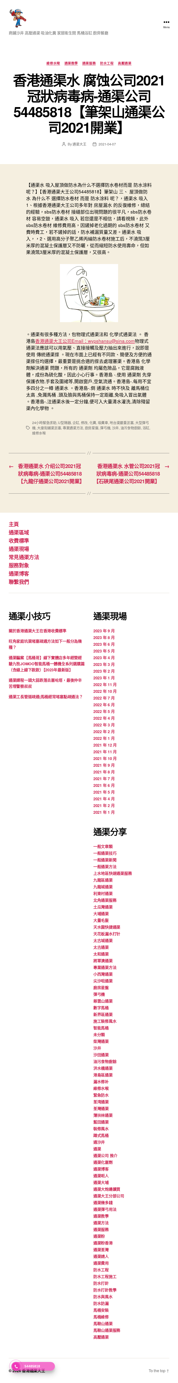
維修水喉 (53, 63)
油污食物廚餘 (130, 427)
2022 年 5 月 (104, 711)
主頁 (14, 524)
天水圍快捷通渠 (106, 927)
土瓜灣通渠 (103, 907)
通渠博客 (19, 573)
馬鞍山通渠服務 (106, 1330)
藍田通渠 (101, 1122)
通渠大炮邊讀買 (106, 1189)
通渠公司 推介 (105, 1155)
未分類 (99, 1034)
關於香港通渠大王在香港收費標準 (37, 631)
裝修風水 (101, 1129)
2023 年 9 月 (104, 631)
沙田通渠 (101, 1055)
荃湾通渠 (101, 1102)
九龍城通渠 (103, 887)
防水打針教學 (104, 1290)
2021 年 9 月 (104, 765)
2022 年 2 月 (104, 731)
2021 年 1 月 (104, 812)
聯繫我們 (19, 581)
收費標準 (19, 540)
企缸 (76, 422)
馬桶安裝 (101, 1310)
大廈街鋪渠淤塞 (49, 427)
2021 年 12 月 (105, 745)
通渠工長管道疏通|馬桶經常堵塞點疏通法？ (46, 697)
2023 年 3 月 (104, 664)
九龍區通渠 (103, 880)
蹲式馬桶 (101, 1135)
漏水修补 (101, 1082)
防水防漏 (101, 1303)
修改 (84, 422)
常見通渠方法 (24, 557)
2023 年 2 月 (104, 671)
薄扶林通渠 (103, 1115)
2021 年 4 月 (104, 799)
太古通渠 (101, 947)
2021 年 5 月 (104, 792)
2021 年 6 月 (104, 785)
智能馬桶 (101, 1028)
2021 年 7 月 (104, 778)
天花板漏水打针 (106, 934)
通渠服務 (89, 63)
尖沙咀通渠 (103, 981)
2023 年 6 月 (104, 644)
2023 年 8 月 (104, 637)
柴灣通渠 (101, 1041)
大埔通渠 (101, 914)
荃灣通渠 (101, 1108)
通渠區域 (19, 532)
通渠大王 (79, 144)
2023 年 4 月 (104, 658)
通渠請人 (101, 1256)
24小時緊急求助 (44, 422)
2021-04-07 (107, 144)
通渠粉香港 (103, 1243)
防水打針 (101, 1283)
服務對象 (19, 565)
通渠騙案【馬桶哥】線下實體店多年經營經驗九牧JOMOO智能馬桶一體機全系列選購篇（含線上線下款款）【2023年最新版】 (46, 664)
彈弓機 (105, 427)
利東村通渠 (103, 893)
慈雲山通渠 (103, 1001)
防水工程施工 (104, 1276)
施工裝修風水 (104, 1021)
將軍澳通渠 (103, 961)
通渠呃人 (101, 1176)
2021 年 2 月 (104, 805)
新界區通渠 (103, 1014)
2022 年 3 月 (104, 725)
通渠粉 (99, 1236)
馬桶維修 (101, 1317)
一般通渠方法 (104, 866)
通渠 (97, 1149)
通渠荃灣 (101, 1250)
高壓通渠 (124, 63)
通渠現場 (19, 548)
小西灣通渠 (103, 974)
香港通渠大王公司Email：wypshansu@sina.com (85, 341)
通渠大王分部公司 (108, 1196)
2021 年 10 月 (105, 758)
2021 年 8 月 (104, 772)
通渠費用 (101, 1263)
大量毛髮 (101, 920)
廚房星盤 (92, 427)
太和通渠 (101, 954)
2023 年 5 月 (104, 651)
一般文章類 (103, 846)
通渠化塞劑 (103, 1162)
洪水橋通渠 (103, 1068)
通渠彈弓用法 (104, 1209)
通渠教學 (71, 63)
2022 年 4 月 (104, 718)
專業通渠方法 (73, 427)
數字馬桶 (101, 1008)
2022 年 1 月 (104, 738)
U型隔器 (64, 422)
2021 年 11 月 (105, 752)
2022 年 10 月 (105, 691)
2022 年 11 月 (105, 684)
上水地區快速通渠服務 (112, 873)
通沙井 (99, 1142)
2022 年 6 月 (104, 705)
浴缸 (146, 427)
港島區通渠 (103, 1075)
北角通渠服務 (104, 900)
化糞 (92, 422)
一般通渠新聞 (104, 860)
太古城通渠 (103, 940)
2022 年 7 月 (104, 698)
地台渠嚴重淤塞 (122, 422)
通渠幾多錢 (103, 1202)
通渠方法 (101, 1223)
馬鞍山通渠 (103, 1323)
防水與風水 (103, 1297)
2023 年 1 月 (104, 678)
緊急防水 (101, 1095)
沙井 (115, 427)
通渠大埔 (101, 1182)
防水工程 (107, 63)
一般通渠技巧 (104, 853)
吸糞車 (103, 422)
